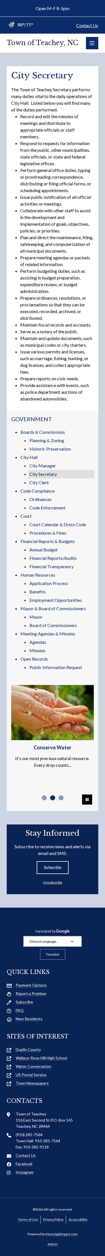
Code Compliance (37, 490)
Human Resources (37, 574)
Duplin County (28, 1049)
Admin (53, 1244)
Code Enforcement (47, 507)
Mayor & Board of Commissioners (53, 608)
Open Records (34, 658)
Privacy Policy (53, 1219)
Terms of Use (28, 1219)
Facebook (24, 1163)
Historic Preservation (50, 448)
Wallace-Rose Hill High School (41, 1057)
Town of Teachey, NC (42, 43)
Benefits (37, 591)
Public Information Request (55, 667)
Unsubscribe (52, 882)
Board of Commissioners (53, 625)
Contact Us (87, 25)
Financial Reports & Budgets (47, 541)
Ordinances (40, 499)
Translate (52, 954)
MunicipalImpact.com (62, 1234)
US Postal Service (31, 1074)
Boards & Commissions (42, 432)
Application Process (48, 583)
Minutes (37, 650)
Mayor (36, 616)
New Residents (29, 1018)
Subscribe (52, 867)
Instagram (25, 1172)
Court (26, 516)
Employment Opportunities (55, 600)
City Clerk (39, 482)
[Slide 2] (52, 798)
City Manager (42, 465)
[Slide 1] (44, 798)
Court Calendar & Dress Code (57, 524)
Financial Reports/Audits (53, 558)
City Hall (29, 457)
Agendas (37, 642)
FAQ (20, 1010)
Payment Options (31, 985)
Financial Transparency (51, 566)
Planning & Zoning (46, 440)
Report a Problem (31, 993)
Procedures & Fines (47, 532)
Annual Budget (43, 549)
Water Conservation (33, 1066)
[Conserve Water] (52, 712)
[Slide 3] (61, 798)
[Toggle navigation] (92, 43)
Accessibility (78, 1219)
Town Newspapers (32, 1083)
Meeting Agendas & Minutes (47, 633)
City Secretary (43, 474)
